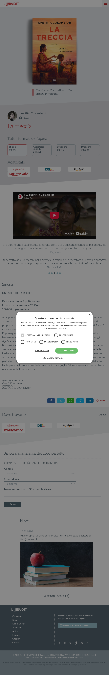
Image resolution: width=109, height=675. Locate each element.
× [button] (89, 315)
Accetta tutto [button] (66, 351)
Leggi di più (62, 328)
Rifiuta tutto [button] (42, 350)
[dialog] (54, 337)
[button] (54, 358)
